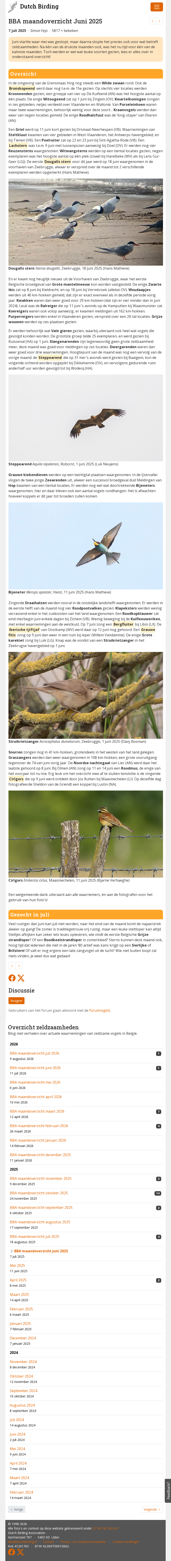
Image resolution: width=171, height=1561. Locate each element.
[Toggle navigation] (157, 6)
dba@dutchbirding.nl (22, 1542)
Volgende (151, 1509)
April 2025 (18, 1280)
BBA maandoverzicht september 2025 (41, 1207)
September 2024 (23, 1390)
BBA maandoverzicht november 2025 (40, 1178)
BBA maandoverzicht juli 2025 (34, 1236)
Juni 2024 (17, 1434)
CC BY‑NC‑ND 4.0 (105, 1528)
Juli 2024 (17, 1419)
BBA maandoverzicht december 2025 (40, 1154)
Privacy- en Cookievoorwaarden (83, 1542)
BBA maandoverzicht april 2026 (36, 1096)
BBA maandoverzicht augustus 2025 (40, 1222)
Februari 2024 (21, 1492)
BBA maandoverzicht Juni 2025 (41, 1251)
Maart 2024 (19, 1477)
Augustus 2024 (22, 1405)
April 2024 (18, 1463)
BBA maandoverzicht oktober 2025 (39, 1193)
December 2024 (23, 1338)
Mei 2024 (17, 1448)
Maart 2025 (19, 1294)
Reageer (16, 1001)
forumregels (99, 1010)
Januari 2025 (20, 1323)
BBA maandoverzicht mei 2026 (35, 1082)
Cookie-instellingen (125, 1542)
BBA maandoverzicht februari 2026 (39, 1125)
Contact (48, 1542)
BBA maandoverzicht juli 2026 (34, 1053)
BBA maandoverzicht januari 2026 (38, 1140)
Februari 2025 (21, 1309)
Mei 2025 (17, 1265)
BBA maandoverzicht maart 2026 (37, 1111)
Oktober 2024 (21, 1376)
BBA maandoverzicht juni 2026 (35, 1067)
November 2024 (23, 1361)
